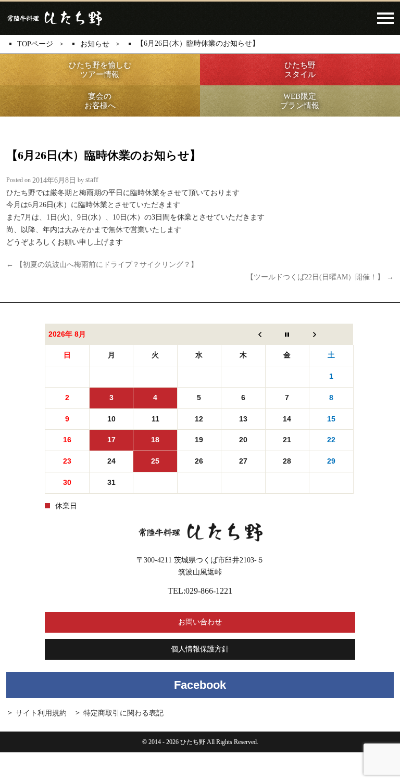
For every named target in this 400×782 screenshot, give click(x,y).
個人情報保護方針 (200, 649)
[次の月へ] (331, 334)
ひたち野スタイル (300, 70)
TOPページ (35, 44)
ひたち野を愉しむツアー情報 (100, 70)
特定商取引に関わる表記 (123, 713)
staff (91, 180)
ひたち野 (54, 18)
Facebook (200, 684)
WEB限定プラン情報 (299, 101)
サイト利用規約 (41, 713)
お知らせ (94, 44)
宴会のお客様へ (100, 101)
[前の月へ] (243, 334)
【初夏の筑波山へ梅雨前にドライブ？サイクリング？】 (102, 264)
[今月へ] (287, 334)
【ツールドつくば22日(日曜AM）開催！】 (320, 277)
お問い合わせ (200, 622)
